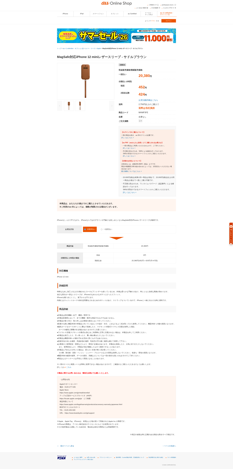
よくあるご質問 (78, 457)
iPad (81, 14)
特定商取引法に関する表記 (156, 457)
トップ (59, 48)
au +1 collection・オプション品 (167, 13)
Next (111, 106)
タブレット (115, 14)
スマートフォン (98, 14)
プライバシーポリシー (106, 457)
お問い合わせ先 (91, 457)
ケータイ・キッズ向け (149, 13)
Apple (99, 48)
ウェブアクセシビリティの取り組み (83, 459)
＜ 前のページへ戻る (65, 446)
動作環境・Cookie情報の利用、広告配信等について (130, 457)
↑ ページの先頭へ (169, 446)
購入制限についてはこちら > (131, 171)
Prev (59, 106)
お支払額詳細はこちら (148, 100)
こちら (68, 367)
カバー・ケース (90, 48)
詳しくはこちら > (127, 138)
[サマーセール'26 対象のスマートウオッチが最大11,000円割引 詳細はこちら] (116, 41)
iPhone (65, 14)
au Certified (132, 14)
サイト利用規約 (171, 457)
